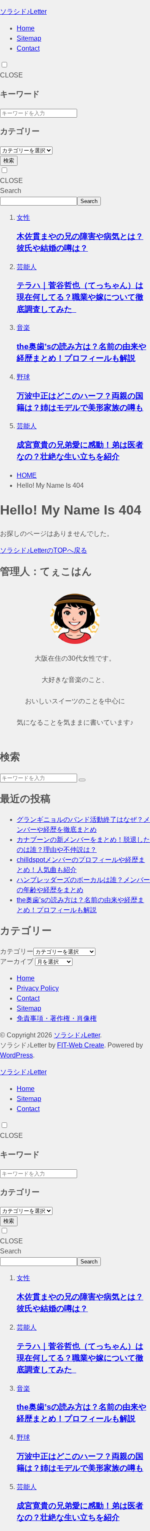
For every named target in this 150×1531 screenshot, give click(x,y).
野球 (23, 377)
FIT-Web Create (80, 1045)
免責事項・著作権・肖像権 (57, 1018)
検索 (8, 160)
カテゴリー (16, 951)
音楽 (23, 327)
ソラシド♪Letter (23, 11)
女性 (23, 217)
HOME (27, 475)
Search (10, 190)
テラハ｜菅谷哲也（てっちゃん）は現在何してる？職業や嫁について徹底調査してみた (80, 297)
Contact (28, 48)
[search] (82, 780)
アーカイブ (16, 961)
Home (26, 28)
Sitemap (29, 38)
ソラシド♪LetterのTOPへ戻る (43, 550)
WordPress (16, 1055)
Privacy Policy (38, 988)
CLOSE (11, 75)
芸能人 (27, 266)
